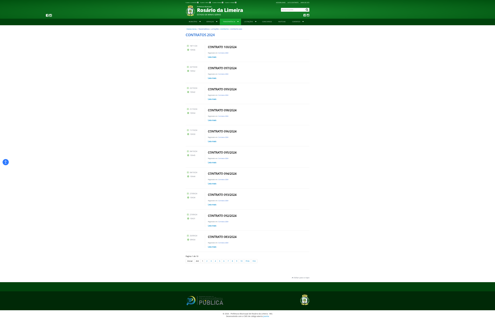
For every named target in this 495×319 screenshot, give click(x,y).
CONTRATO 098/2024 (222, 110)
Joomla (266, 316)
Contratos (224, 29)
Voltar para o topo (301, 277)
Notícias (282, 22)
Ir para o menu (205, 2)
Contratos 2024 (223, 53)
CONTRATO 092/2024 (222, 216)
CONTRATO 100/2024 (222, 47)
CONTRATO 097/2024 (222, 68)
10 (241, 261)
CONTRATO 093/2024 (222, 195)
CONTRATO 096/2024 (222, 131)
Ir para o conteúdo (192, 2)
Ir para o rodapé (230, 2)
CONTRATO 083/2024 (222, 237)
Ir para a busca (217, 2)
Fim (254, 261)
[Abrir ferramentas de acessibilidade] (6, 162)
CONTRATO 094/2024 (222, 174)
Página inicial (192, 29)
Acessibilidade (281, 2)
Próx (247, 261)
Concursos (267, 22)
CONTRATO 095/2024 (222, 152)
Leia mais (212, 57)
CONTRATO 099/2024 (222, 89)
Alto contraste (293, 2)
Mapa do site (305, 2)
